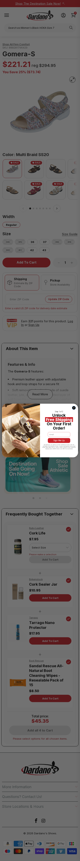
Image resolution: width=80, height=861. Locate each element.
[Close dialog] (73, 408)
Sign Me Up (59, 440)
